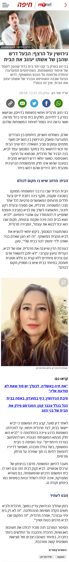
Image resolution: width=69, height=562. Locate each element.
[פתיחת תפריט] (5, 5)
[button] (34, 322)
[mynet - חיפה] (34, 8)
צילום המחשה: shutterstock (15, 47)
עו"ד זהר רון (46, 557)
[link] (47, 103)
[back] (65, 5)
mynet (60, 557)
